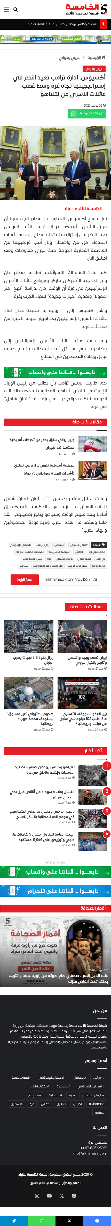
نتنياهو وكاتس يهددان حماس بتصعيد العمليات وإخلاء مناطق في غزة (49, 24)
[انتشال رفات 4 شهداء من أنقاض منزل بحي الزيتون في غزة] (92, 797)
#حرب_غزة (63, 1086)
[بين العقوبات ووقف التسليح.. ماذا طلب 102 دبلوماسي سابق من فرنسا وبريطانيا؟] (82, 693)
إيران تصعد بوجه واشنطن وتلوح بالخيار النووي (87, 660)
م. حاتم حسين (39, 1183)
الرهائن (79, 552)
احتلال (77, 1104)
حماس (45, 1104)
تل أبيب (100, 559)
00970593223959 (94, 1148)
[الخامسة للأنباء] (86, 9)
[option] (55, 951)
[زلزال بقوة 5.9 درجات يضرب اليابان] (28, 636)
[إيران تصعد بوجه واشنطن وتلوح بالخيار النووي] (82, 636)
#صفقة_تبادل (40, 1086)
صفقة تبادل (84, 559)
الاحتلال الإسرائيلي (20, 545)
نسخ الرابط (24, 580)
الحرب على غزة (97, 552)
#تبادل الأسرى (79, 545)
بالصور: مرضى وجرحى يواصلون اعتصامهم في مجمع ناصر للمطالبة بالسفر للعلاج (42, 814)
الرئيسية (95, 57)
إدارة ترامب (42, 545)
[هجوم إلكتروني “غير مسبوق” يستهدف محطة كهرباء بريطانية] (28, 693)
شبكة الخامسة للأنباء (32, 1174)
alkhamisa (96, 1104)
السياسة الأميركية (59, 552)
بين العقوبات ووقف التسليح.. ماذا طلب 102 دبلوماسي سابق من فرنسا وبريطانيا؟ (83, 719)
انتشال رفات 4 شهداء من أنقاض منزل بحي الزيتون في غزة (42, 794)
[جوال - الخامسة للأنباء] (55, 39)
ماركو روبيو (98, 566)
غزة (49, 559)
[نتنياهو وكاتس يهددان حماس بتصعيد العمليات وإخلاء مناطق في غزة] (92, 775)
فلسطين (16, 1104)
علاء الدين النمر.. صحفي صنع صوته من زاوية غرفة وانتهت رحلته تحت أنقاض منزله (58, 978)
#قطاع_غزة (34, 1095)
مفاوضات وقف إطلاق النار (48, 566)
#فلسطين (55, 1095)
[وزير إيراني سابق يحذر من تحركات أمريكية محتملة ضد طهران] (92, 444)
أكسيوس (59, 545)
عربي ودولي (69, 57)
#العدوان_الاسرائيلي (91, 1086)
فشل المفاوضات (32, 559)
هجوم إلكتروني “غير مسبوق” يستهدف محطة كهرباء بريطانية (30, 719)
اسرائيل (61, 1104)
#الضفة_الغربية (21, 1077)
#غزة (72, 1095)
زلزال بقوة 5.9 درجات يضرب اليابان (33, 660)
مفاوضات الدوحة (77, 566)
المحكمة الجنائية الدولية (30, 552)
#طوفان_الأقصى (93, 1095)
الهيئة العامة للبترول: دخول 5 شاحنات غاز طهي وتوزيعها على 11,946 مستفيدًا (43, 837)
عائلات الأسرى (64, 559)
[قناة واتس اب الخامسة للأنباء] (55, 372)
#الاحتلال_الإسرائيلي (52, 1077)
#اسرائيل (98, 1077)
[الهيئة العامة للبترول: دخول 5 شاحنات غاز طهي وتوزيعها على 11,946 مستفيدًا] (92, 841)
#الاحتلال (80, 1077)
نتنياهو (24, 566)
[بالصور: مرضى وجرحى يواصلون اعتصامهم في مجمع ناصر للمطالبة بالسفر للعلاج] (92, 818)
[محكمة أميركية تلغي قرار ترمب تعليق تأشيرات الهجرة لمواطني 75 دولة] (92, 470)
